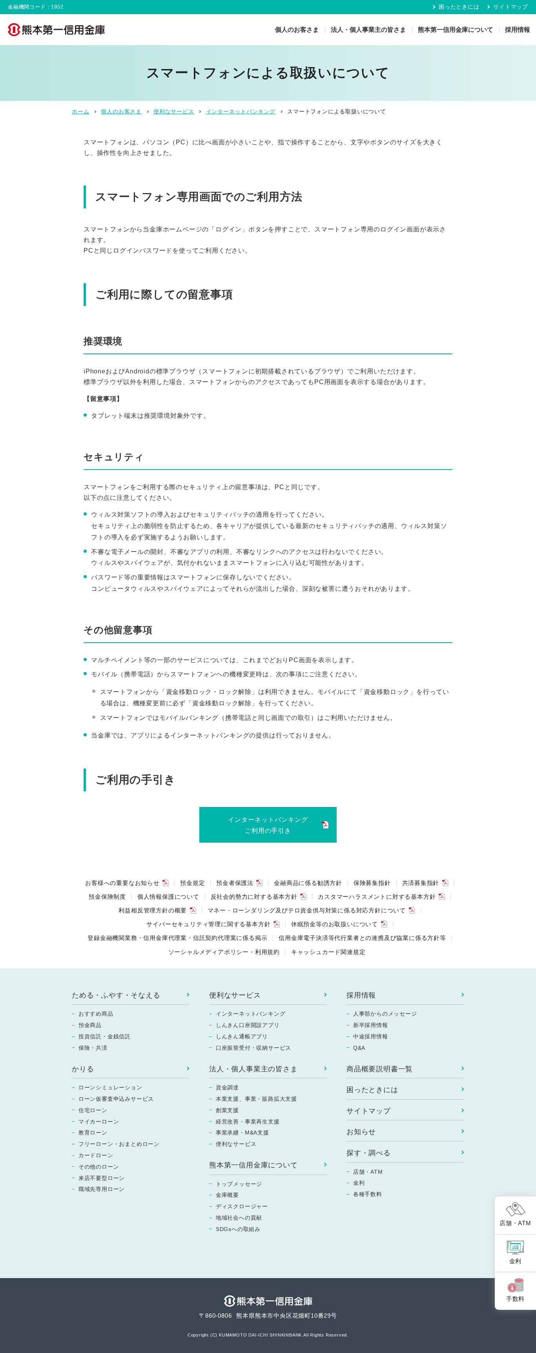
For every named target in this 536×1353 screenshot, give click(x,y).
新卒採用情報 (370, 1025)
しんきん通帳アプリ (242, 1036)
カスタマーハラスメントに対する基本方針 (377, 896)
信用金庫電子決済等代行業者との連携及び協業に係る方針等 (362, 937)
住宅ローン (93, 1110)
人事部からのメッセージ (385, 1014)
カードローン (95, 1155)
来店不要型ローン (101, 1178)
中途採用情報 (370, 1036)
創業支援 (227, 1110)
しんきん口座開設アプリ (248, 1025)
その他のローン (98, 1167)
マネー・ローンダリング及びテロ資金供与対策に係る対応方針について (307, 910)
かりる (83, 1069)
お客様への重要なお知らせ (122, 883)
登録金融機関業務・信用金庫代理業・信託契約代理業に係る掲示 (177, 937)
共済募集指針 (420, 883)
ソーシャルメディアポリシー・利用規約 (224, 952)
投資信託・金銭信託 (104, 1036)
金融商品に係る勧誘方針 (308, 883)
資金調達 (227, 1087)
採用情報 (517, 29)
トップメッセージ (239, 1184)
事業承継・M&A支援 (242, 1132)
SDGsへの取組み (238, 1229)
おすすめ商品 (95, 1014)
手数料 (515, 1298)
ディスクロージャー (242, 1206)
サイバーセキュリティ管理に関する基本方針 (208, 924)
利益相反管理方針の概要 (153, 910)
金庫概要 (227, 1195)
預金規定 (192, 883)
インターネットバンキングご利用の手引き (268, 825)
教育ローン (93, 1132)
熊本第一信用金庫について (455, 29)
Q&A (359, 1048)
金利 (359, 1183)
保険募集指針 (372, 883)
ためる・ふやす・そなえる (116, 995)
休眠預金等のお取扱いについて (334, 924)
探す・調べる (368, 1153)
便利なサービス (235, 995)
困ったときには (459, 7)
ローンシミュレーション (110, 1087)
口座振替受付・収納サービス (253, 1048)
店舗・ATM (368, 1172)
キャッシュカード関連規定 (328, 952)
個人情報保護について (168, 896)
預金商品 (90, 1025)
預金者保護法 (234, 883)
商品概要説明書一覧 (379, 1069)
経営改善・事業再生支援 (248, 1121)
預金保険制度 (107, 896)
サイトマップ (510, 7)
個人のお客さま (297, 29)
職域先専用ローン (101, 1189)
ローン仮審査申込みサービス (116, 1099)
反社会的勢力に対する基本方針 (254, 896)
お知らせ (361, 1132)
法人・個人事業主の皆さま (368, 29)
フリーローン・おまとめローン (119, 1144)
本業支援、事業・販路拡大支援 (256, 1099)
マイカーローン (98, 1121)
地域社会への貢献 (239, 1218)
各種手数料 (367, 1194)
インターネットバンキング (251, 1014)
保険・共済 (93, 1048)
